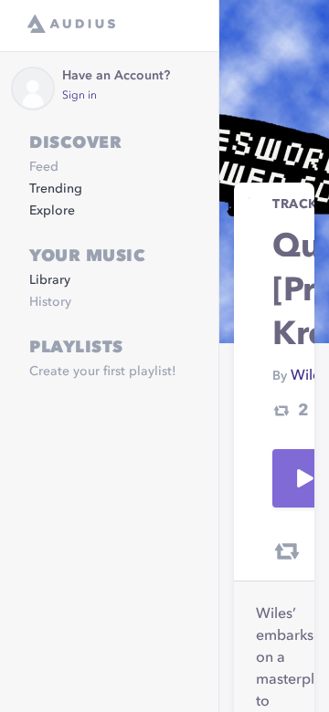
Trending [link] (55, 189)
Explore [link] (52, 210)
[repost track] (287, 551)
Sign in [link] (79, 95)
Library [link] (49, 280)
